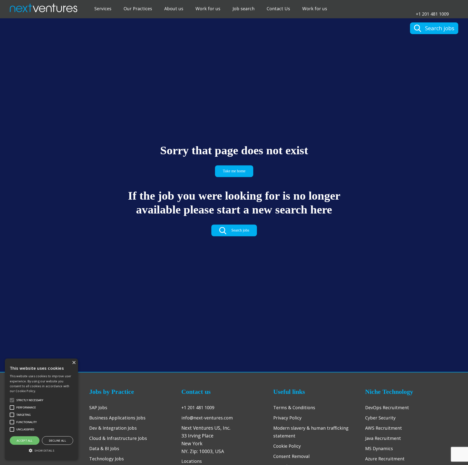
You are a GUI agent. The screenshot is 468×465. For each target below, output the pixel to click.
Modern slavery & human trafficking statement (311, 432)
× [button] (74, 363)
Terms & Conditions (294, 407)
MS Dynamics (379, 448)
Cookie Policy (287, 446)
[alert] (41, 409)
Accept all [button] (25, 440)
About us (173, 8)
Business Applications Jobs (117, 418)
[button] (41, 450)
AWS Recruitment (383, 428)
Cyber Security (380, 418)
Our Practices (138, 8)
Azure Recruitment (385, 459)
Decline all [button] (57, 440)
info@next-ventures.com (207, 418)
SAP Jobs (98, 407)
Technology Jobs (106, 459)
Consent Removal (291, 456)
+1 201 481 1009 (432, 13)
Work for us (207, 8)
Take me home (234, 171)
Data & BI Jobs (104, 448)
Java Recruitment (383, 438)
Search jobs (239, 230)
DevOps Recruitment (387, 407)
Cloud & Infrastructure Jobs (118, 438)
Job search (243, 8)
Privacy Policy (287, 418)
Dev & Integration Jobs (113, 428)
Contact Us (278, 8)
